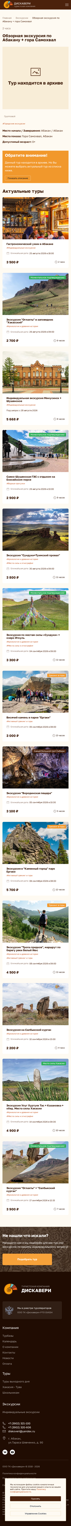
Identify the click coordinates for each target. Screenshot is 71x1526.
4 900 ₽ (12, 1130)
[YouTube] (12, 1452)
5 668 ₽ (12, 419)
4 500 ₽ (12, 972)
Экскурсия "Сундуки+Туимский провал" (33, 555)
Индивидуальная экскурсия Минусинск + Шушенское (33, 399)
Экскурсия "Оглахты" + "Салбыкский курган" (30, 1189)
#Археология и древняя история (22, 326)
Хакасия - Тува (12, 1387)
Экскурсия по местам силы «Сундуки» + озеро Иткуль (33, 636)
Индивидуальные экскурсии (21, 1412)
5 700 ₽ (12, 890)
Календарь (9, 1341)
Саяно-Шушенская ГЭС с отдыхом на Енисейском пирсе (30, 478)
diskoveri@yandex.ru (21, 1431)
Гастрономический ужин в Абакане (29, 244)
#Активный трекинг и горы (19, 721)
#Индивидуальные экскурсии (20, 248)
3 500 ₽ (12, 262)
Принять (35, 1498)
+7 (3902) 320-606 (19, 1427)
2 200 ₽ (12, 1048)
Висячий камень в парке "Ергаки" (28, 717)
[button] (67, 5)
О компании (10, 1347)
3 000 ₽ (12, 736)
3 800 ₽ (12, 577)
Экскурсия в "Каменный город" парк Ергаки (30, 870)
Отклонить (35, 1506)
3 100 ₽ (12, 811)
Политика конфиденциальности (19, 1473)
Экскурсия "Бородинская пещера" (29, 793)
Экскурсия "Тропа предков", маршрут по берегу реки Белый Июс (33, 949)
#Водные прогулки (15, 483)
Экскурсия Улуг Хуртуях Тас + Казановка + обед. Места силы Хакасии (34, 1107)
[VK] (4, 1452)
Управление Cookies (35, 1513)
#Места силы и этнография (19, 563)
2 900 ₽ (12, 498)
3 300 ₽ (12, 660)
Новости (8, 1358)
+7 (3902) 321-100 (19, 1423)
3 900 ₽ (12, 1209)
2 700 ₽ (12, 340)
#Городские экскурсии (13, 123)
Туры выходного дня (16, 1381)
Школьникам (10, 1392)
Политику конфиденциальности (28, 1490)
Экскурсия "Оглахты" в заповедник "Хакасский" (29, 321)
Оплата (7, 1363)
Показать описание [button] (18, 178)
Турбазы (8, 1335)
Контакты (8, 1352)
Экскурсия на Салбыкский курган (28, 1029)
